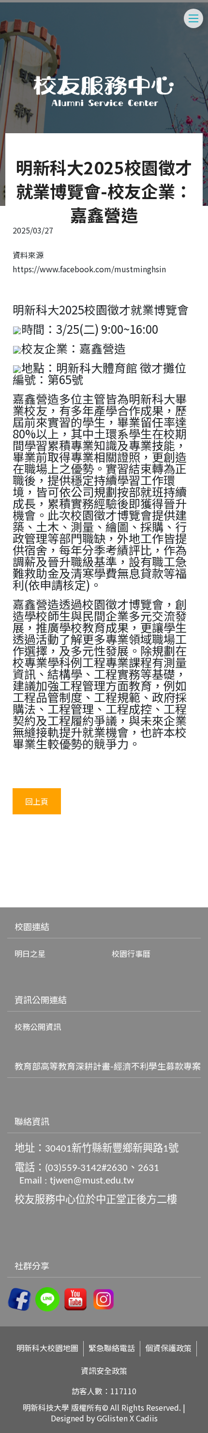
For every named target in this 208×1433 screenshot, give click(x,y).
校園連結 (32, 926)
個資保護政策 (168, 1348)
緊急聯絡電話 (112, 1348)
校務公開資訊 (38, 1026)
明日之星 (30, 953)
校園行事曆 (131, 953)
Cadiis (147, 1418)
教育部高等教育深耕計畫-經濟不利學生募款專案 (108, 1065)
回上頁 (36, 801)
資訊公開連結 (41, 999)
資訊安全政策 (104, 1370)
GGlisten (112, 1418)
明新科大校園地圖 (47, 1348)
